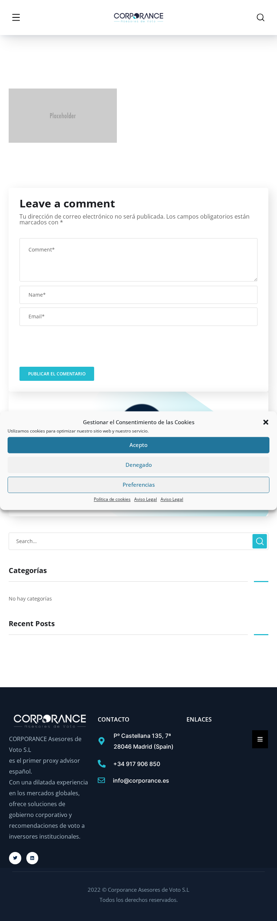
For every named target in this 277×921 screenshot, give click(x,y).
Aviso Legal (145, 499)
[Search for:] (138, 541)
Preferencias (139, 485)
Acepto (138, 445)
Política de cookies (112, 499)
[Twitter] (15, 858)
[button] (265, 422)
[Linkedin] (32, 858)
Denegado (139, 465)
